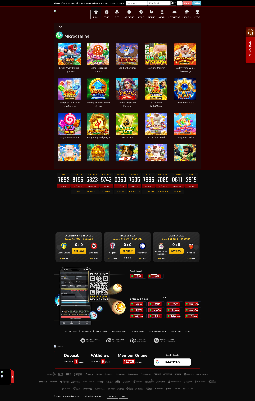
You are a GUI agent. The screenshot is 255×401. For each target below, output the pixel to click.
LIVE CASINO (129, 17)
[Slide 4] (130, 258)
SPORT (141, 17)
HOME (96, 17)
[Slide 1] (124, 258)
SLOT (117, 17)
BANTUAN (86, 331)
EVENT (197, 17)
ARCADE (162, 17)
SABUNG (151, 17)
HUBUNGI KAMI (138, 331)
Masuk (187, 3)
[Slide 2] (126, 258)
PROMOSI (187, 17)
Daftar (197, 3)
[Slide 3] (128, 258)
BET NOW (79, 251)
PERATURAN (101, 331)
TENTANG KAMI (70, 331)
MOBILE (112, 396)
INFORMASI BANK (119, 331)
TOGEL (107, 17)
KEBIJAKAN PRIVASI (157, 331)
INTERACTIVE (174, 17)
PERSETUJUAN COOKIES (181, 331)
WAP (123, 396)
